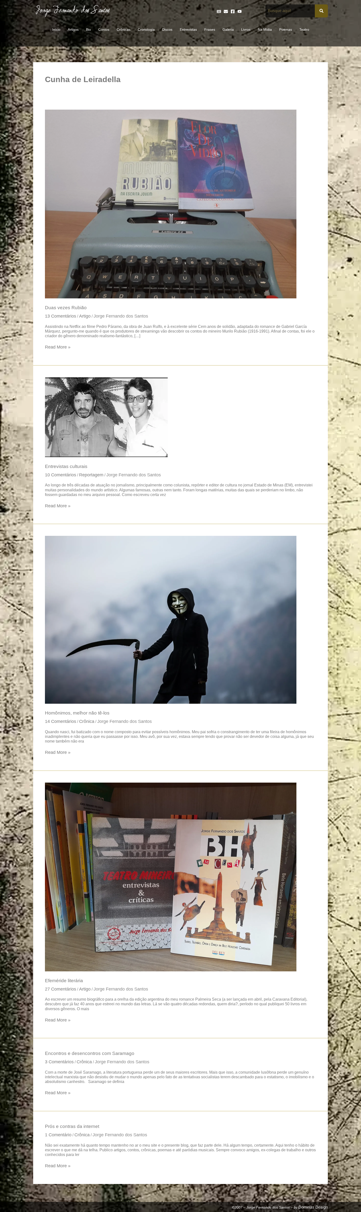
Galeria (228, 29)
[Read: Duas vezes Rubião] (170, 203)
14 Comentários (60, 721)
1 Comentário (58, 1134)
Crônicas (123, 29)
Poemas (285, 29)
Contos (103, 29)
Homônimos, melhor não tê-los (77, 713)
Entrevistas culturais (66, 466)
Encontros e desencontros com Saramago (89, 1053)
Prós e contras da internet (72, 1126)
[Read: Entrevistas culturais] (106, 416)
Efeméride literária (64, 980)
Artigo (85, 316)
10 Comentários (60, 474)
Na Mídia (265, 29)
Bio (88, 29)
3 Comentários (59, 1061)
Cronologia (146, 29)
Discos (167, 29)
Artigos (73, 29)
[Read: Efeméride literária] (170, 876)
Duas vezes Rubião (66, 307)
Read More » (57, 347)
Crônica (86, 721)
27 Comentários (60, 989)
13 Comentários (60, 316)
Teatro (304, 29)
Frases (209, 29)
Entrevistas (188, 29)
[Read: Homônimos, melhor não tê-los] (170, 619)
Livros (245, 29)
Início (56, 29)
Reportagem (91, 474)
